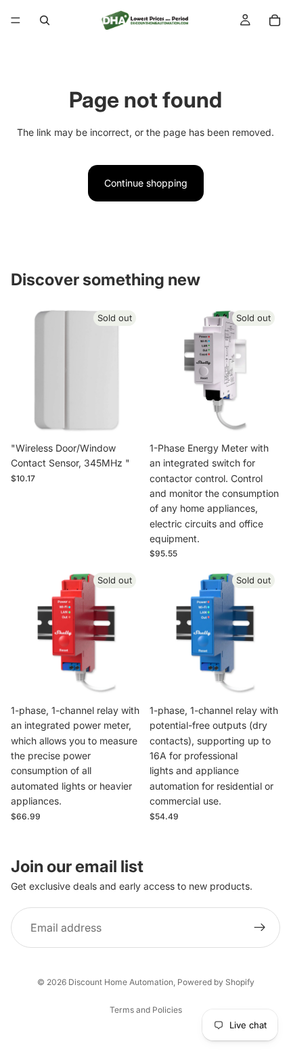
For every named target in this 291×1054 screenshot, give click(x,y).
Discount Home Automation (120, 982)
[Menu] (15, 20)
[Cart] (275, 20)
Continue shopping (145, 183)
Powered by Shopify (215, 982)
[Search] (45, 20)
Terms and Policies (146, 1010)
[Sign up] (260, 927)
